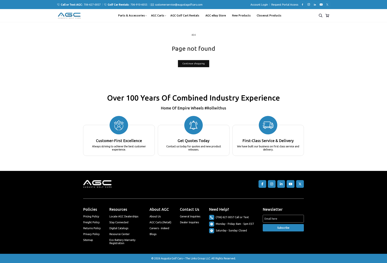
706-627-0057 (81, 4)
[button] (131, 15)
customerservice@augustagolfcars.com (179, 4)
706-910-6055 (127, 4)
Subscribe (283, 227)
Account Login (259, 4)
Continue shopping (193, 63)
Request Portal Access (284, 4)
